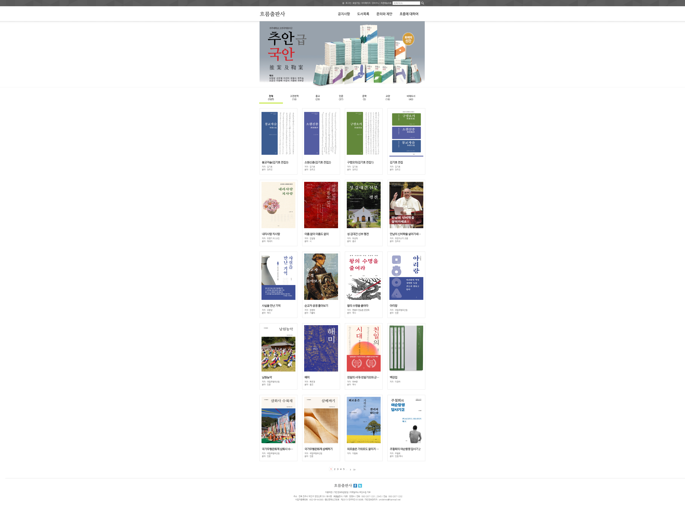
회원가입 (356, 3)
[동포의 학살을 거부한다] (421, 79)
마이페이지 (365, 3)
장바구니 (375, 3)
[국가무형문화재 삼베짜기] (416, 79)
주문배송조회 (386, 3)
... (346, 469)
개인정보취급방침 (341, 492)
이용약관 (328, 492)
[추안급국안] (423, 79)
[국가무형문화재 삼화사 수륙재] (414, 79)
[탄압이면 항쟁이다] (418, 79)
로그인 (348, 3)
